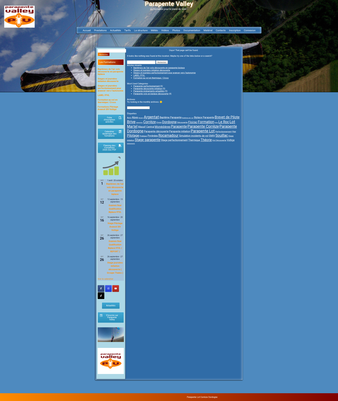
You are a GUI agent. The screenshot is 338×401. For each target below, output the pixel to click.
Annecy (141, 118)
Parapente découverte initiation (147, 88)
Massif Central (146, 126)
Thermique (194, 140)
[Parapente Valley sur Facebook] (101, 288)
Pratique (143, 136)
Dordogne (169, 122)
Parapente (179, 126)
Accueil (87, 30)
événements (131, 143)
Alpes (135, 117)
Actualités (115, 30)
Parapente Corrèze (203, 126)
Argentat (151, 117)
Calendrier (139, 122)
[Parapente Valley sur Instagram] (108, 288)
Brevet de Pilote (227, 117)
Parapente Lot (203, 131)
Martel (132, 126)
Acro (129, 117)
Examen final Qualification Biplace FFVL (115, 208)
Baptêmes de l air (187, 118)
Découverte (182, 122)
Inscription (235, 30)
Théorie (206, 140)
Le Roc (223, 122)
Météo (154, 30)
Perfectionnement (223, 131)
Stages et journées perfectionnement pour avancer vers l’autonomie (164, 73)
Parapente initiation (179, 131)
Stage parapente (147, 140)
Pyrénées (152, 135)
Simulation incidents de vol (193, 135)
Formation (206, 122)
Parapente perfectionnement (146, 86)
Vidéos (165, 30)
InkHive (238, 397)
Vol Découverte (219, 140)
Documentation (191, 30)
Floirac (192, 122)
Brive (131, 122)
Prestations (100, 30)
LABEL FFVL (139, 75)
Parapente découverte (156, 131)
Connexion (249, 30)
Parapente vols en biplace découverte (150, 94)
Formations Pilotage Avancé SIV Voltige (108, 108)
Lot (232, 122)
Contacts (221, 30)
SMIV (212, 135)
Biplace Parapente (204, 117)
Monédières (162, 126)
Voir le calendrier (105, 279)
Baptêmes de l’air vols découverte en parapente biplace (159, 68)
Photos (176, 30)
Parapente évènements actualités (148, 91)
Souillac (221, 135)
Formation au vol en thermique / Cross (151, 78)
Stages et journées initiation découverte (151, 70)
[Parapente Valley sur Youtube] (115, 288)
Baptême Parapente (170, 117)
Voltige (230, 140)
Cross (159, 122)
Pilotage (133, 135)
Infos (216, 122)
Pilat (234, 131)
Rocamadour (168, 135)
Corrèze (149, 122)
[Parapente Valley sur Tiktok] (101, 295)
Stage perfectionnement (174, 140)
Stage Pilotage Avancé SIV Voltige (115, 226)
